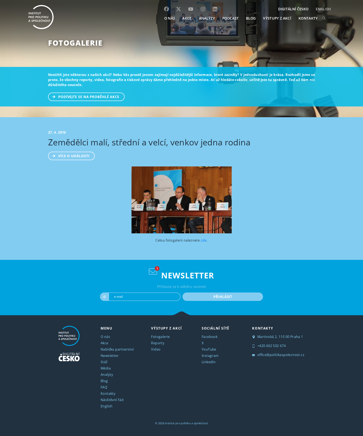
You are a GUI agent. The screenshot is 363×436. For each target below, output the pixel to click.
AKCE (186, 18)
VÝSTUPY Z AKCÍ (166, 328)
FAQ (104, 387)
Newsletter (110, 355)
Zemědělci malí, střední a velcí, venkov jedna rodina (149, 142)
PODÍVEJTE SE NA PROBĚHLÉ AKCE (88, 96)
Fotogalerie (75, 43)
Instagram (210, 355)
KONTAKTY (308, 18)
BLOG (251, 18)
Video (155, 349)
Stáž (104, 362)
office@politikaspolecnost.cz (280, 354)
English (323, 9)
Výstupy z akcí (277, 18)
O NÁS (169, 18)
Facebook (209, 336)
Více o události (73, 156)
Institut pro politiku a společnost (186, 423)
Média (106, 368)
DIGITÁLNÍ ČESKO (293, 9)
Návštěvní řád (112, 399)
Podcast (230, 18)
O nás (105, 336)
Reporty (157, 343)
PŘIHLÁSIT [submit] (222, 296)
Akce (104, 343)
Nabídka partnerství (117, 349)
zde (203, 240)
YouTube (209, 349)
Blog (104, 381)
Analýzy (207, 18)
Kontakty (108, 393)
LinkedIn (209, 362)
